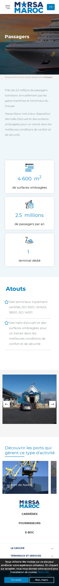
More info (43, 572)
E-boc (29, 532)
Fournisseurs (29, 523)
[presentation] (6, 404)
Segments (37, 77)
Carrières (30, 514)
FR (51, 7)
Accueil (8, 77)
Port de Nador (21, 485)
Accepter (16, 579)
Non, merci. (41, 579)
